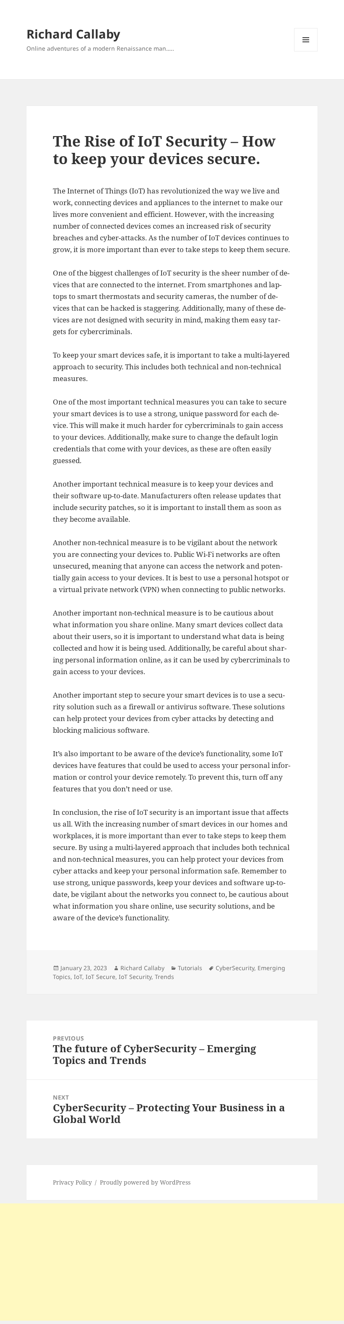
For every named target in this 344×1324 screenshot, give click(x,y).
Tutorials (190, 968)
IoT (78, 977)
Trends (164, 977)
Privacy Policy (72, 1182)
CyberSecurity (235, 968)
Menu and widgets (306, 51)
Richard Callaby (73, 34)
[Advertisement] (172, 1262)
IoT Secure (100, 977)
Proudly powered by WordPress (145, 1182)
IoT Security (135, 977)
